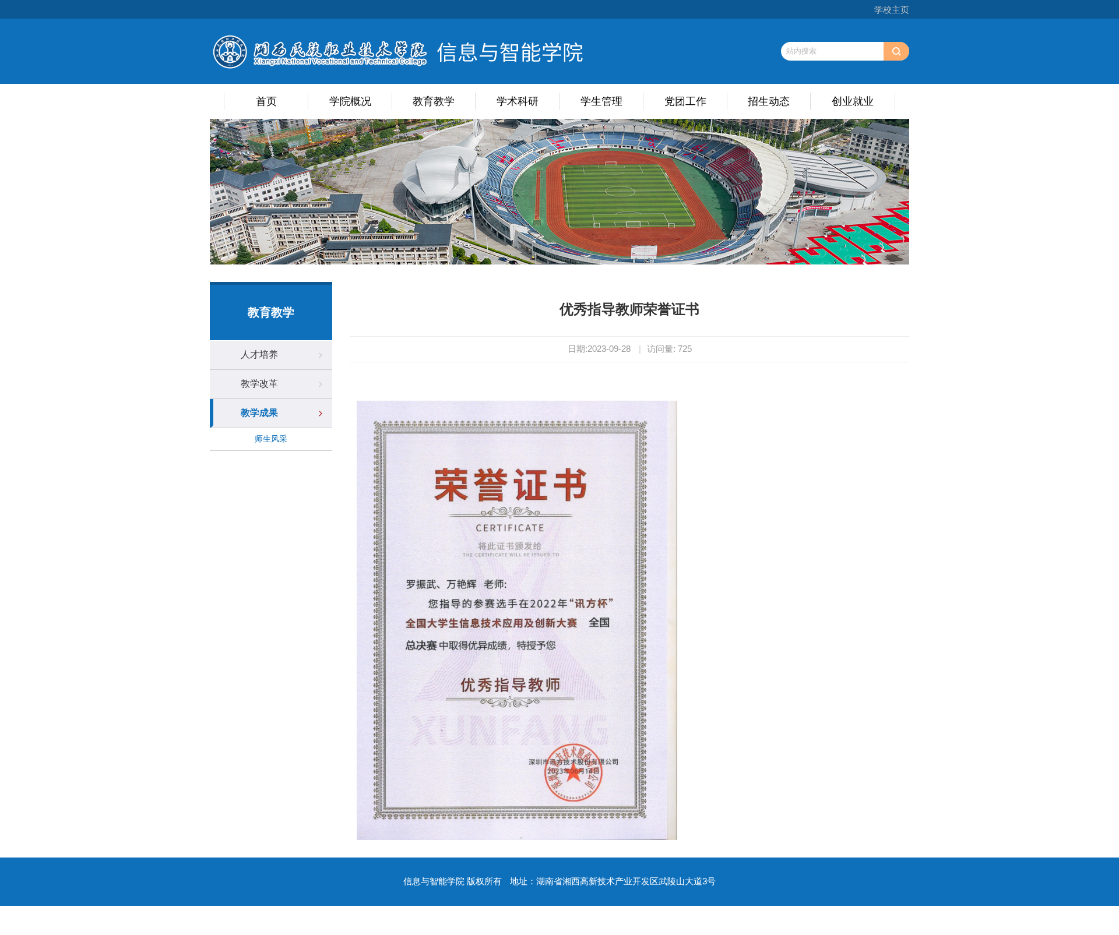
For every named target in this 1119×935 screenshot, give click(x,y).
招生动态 (769, 101)
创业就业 (853, 101)
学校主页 (891, 10)
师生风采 (271, 438)
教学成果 (259, 413)
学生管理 (601, 101)
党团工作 (685, 101)
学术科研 (518, 101)
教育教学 (434, 101)
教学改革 (259, 384)
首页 (266, 101)
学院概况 (350, 101)
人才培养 (259, 354)
